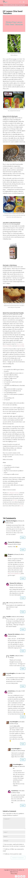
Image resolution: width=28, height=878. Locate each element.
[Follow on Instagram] (19, 876)
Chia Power (15, 500)
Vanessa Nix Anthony (14, 542)
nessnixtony (11, 691)
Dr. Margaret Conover (13, 492)
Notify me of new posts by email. (13, 854)
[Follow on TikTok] (24, 876)
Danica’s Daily (20, 346)
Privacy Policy (14, 873)
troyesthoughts (10, 673)
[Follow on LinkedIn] (21, 876)
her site (21, 505)
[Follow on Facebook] (16, 876)
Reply (22, 537)
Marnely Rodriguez (11, 521)
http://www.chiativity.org (14, 573)
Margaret (10, 554)
